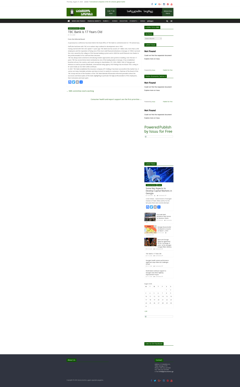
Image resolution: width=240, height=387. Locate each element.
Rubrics (105, 21)
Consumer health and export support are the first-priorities (116, 99)
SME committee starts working (80, 91)
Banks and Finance (78, 21)
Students (133, 21)
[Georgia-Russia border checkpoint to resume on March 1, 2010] (150, 226)
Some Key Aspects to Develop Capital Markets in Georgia (159, 191)
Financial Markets (94, 21)
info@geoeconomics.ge (166, 371)
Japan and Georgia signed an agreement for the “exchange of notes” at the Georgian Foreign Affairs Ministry (164, 243)
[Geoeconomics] (82, 9)
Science (114, 21)
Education (123, 21)
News (82, 28)
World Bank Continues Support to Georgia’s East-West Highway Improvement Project (156, 272)
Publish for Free (167, 70)
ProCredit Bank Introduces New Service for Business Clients (164, 216)
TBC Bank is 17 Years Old (153, 254)
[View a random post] (171, 21)
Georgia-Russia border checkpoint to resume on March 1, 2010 (164, 229)
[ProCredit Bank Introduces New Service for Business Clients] (150, 214)
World (142, 21)
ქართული (150, 21)
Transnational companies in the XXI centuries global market (107, 2)
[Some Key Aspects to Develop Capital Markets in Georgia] (158, 168)
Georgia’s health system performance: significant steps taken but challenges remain (157, 262)
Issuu (153, 70)
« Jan (145, 311)
